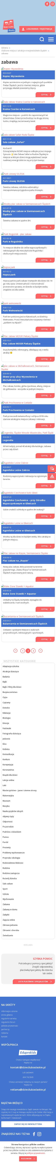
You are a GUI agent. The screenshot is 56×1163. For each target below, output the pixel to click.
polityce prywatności (35, 1153)
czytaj (44, 94)
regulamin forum (8, 1022)
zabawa (4, 53)
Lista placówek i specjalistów (33, 981)
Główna (4, 47)
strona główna (7, 1015)
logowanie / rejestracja (39, 29)
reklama (4, 1033)
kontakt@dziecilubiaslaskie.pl (28, 1067)
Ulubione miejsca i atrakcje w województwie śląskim (24, 50)
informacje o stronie (9, 1011)
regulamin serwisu (9, 1018)
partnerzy (5, 1029)
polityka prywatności (9, 1025)
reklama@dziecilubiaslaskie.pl (28, 1089)
